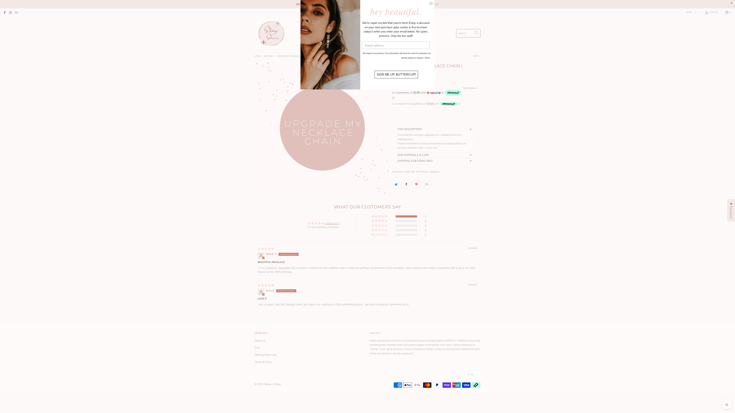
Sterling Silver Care (266, 355)
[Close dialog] (431, 3)
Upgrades (435, 171)
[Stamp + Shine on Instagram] (10, 12)
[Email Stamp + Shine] (16, 12)
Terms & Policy (263, 362)
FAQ (257, 348)
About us (260, 340)
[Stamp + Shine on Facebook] (4, 12)
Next (475, 56)
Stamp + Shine (272, 384)
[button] (427, 94)
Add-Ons (409, 171)
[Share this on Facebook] (406, 184)
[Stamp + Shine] (271, 33)
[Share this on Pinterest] (416, 184)
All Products (422, 171)
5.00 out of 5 (332, 223)
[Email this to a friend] (426, 184)
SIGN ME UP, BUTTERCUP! (396, 74)
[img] (266, 249)
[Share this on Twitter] (396, 184)
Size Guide (469, 88)
